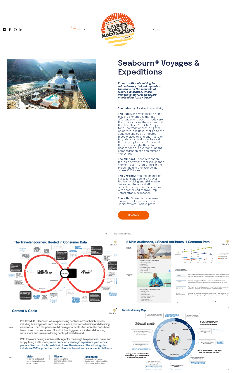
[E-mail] (4, 29)
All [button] (106, 233)
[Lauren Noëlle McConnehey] (118, 29)
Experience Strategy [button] (122, 233)
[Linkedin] (20, 29)
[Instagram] (15, 29)
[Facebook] (9, 29)
